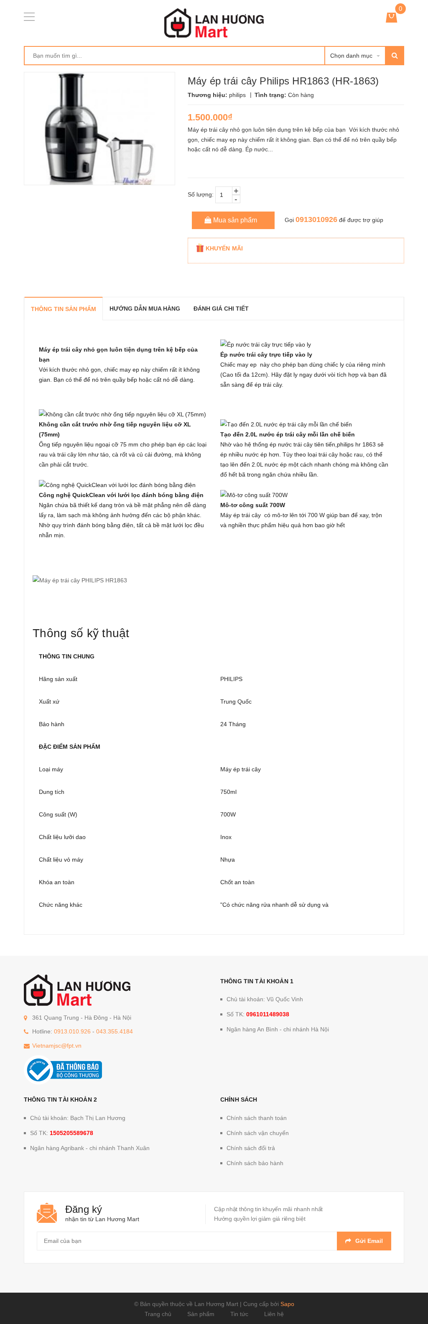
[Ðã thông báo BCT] (63, 1069)
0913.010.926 (72, 1031)
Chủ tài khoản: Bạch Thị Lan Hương (77, 1118)
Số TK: (258, 1014)
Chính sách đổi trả (251, 1148)
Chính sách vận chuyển (258, 1133)
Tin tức (239, 1314)
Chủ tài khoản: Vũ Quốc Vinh (265, 999)
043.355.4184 (114, 1031)
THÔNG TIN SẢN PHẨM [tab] (63, 309)
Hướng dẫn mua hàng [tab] (145, 308)
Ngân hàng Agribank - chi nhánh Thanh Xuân (90, 1148)
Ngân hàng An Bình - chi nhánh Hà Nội (278, 1029)
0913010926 (316, 219)
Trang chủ (158, 1314)
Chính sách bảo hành (255, 1163)
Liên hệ (274, 1314)
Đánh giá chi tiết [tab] (221, 308)
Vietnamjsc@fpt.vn (57, 1045)
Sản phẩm (200, 1314)
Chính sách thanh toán (257, 1118)
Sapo (287, 1304)
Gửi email (369, 1240)
